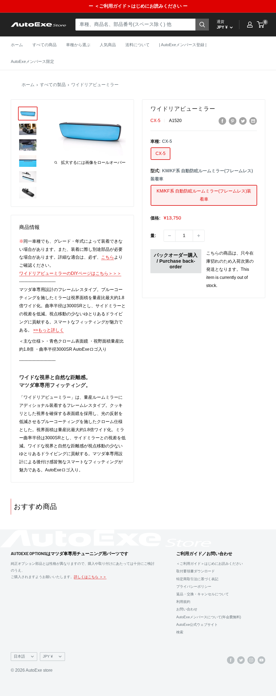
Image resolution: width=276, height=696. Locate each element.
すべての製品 (53, 84)
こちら (107, 257)
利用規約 (183, 602)
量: (153, 235)
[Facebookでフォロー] (230, 660)
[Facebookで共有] (222, 121)
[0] (260, 24)
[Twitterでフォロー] (241, 660)
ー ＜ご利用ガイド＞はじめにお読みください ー (138, 6)
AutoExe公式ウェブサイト (197, 625)
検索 (179, 632)
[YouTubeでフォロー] (261, 660)
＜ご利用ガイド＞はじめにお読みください (209, 564)
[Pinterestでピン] (232, 121)
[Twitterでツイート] (243, 121)
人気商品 (108, 44)
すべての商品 (44, 44)
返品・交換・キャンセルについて (202, 594)
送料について (137, 44)
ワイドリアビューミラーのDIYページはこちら (70, 273)
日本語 (19, 656)
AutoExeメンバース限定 (32, 61)
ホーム (17, 44)
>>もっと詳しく (48, 330)
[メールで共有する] (253, 121)
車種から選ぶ (78, 44)
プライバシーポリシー (193, 586)
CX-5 (155, 120)
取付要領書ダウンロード (195, 571)
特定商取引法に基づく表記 (197, 579)
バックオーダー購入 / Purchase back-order (176, 260)
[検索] (202, 25)
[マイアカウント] (250, 25)
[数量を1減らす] (169, 235)
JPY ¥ (48, 656)
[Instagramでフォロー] (251, 660)
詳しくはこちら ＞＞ (90, 577)
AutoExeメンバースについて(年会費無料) (208, 617)
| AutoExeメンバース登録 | (182, 44)
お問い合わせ (186, 609)
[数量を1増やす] (198, 235)
